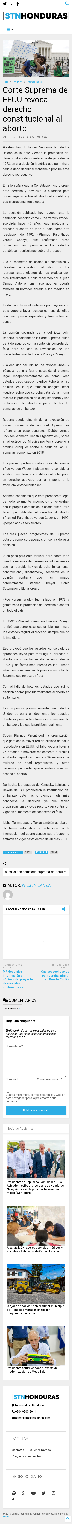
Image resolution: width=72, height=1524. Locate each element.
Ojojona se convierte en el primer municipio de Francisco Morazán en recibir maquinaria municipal (35, 1309)
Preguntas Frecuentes (26, 1456)
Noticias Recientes (20, 1128)
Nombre (12, 1079)
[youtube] (33, 1493)
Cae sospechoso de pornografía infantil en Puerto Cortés (55, 975)
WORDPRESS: (12, 1008)
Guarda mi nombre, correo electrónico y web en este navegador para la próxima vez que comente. (35, 1098)
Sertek (6, 1516)
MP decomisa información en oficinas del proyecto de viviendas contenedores (18, 979)
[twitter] (5, 3)
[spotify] (14, 1493)
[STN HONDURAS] (36, 19)
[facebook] (17, 3)
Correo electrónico (49, 1079)
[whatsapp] (23, 1493)
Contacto (18, 1450)
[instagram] (11, 3)
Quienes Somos (40, 1450)
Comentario (14, 1046)
